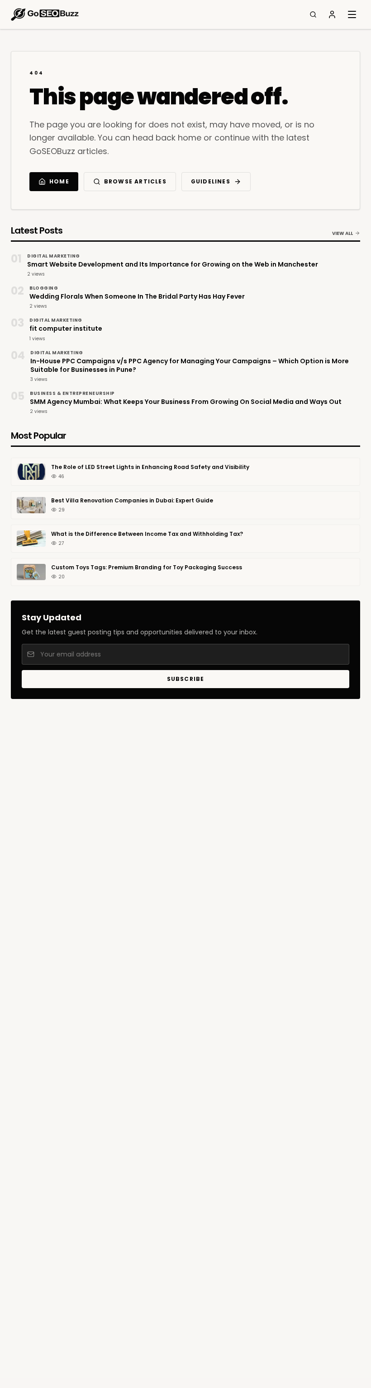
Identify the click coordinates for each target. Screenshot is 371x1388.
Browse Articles (135, 181)
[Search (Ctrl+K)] (313, 14)
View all (342, 233)
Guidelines (210, 181)
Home (59, 181)
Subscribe (186, 679)
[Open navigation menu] (352, 14)
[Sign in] (332, 14)
